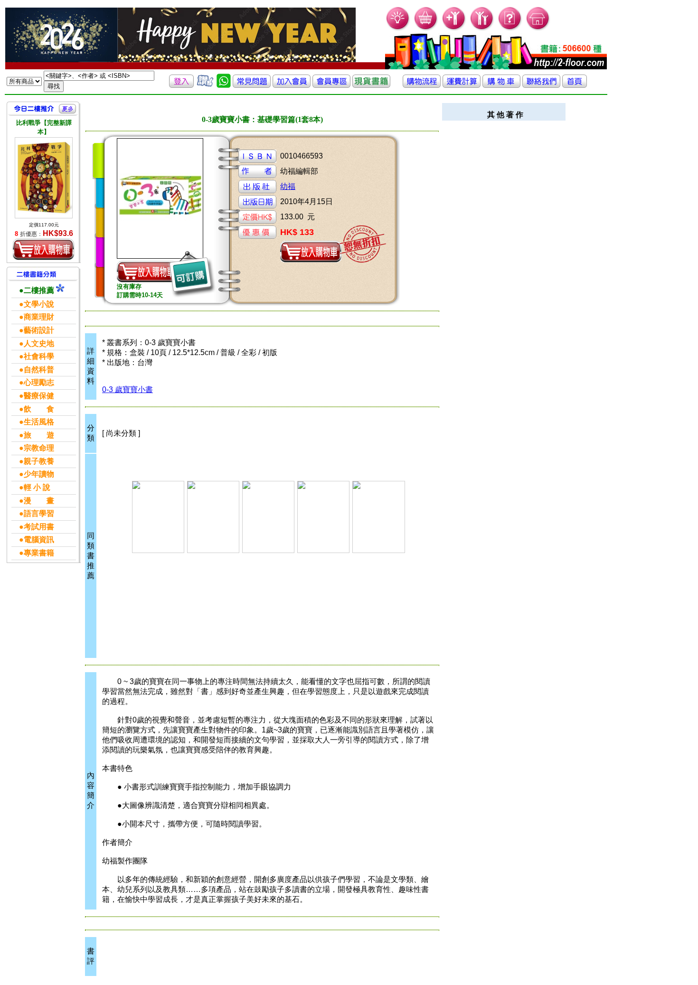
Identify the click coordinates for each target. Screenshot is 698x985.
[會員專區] (331, 85)
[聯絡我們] (541, 85)
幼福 (287, 186)
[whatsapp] (224, 85)
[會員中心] (482, 29)
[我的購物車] (426, 29)
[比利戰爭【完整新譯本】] (44, 177)
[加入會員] (454, 29)
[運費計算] (462, 85)
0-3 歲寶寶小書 (127, 389)
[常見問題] (510, 29)
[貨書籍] (371, 85)
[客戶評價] (205, 85)
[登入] (181, 85)
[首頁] (538, 29)
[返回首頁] (574, 85)
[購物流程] (422, 85)
